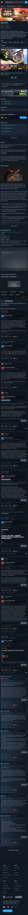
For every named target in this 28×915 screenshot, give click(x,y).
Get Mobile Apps (7, 910)
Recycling (16, 875)
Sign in (2, 73)
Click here (15, 84)
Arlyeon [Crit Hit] (8, 363)
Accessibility (5, 885)
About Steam (6, 867)
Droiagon (6, 392)
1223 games (6, 519)
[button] (3, 6)
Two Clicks (6, 517)
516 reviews (6, 393)
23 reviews (6, 342)
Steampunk (4, 42)
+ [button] (25, 42)
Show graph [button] (23, 297)
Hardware (16, 872)
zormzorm (6, 433)
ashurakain (6, 471)
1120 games (6, 637)
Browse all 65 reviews (14, 850)
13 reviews (6, 597)
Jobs (15, 870)
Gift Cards (5, 877)
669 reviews (13, 637)
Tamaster (6, 636)
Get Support (16, 888)
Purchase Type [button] (13, 291)
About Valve (16, 867)
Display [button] (17, 294)
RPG (22, 42)
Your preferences (13, 276)
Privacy (4, 883)
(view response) (5, 513)
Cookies (4, 890)
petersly (6, 311)
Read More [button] (23, 420)
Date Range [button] (3, 294)
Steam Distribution (7, 875)
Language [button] (21, 291)
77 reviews (6, 435)
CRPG (10, 42)
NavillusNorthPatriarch (9, 341)
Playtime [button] (11, 294)
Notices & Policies (7, 888)
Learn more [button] (23, 117)
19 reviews (6, 473)
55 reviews (6, 364)
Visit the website (5, 131)
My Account (17, 890)
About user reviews (5, 276)
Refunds (4, 892)
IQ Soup (7, 25)
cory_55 (6, 558)
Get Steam (16, 883)
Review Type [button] (4, 291)
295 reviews (13, 519)
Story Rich (16, 42)
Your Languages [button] (8, 301)
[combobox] (15, 2)
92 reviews (6, 312)
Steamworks (5, 872)
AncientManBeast (8, 596)
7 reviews (6, 559)
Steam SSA (5, 870)
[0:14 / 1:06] (14, 56)
